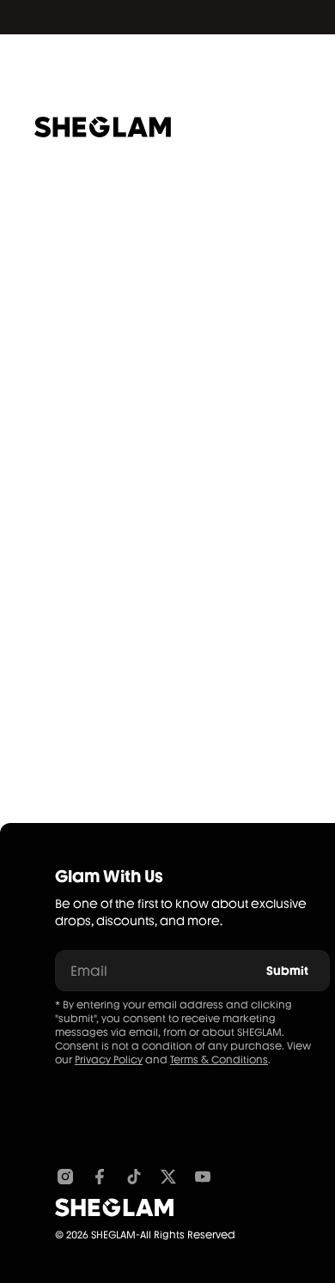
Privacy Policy (109, 1060)
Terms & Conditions (219, 1060)
